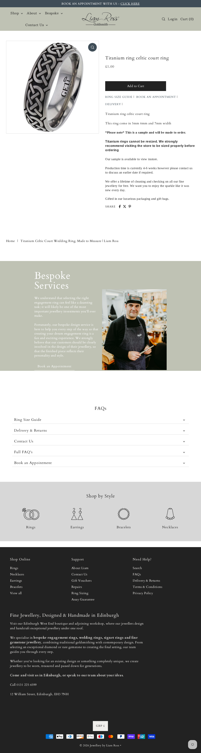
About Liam (80, 568)
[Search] (163, 19)
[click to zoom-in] (92, 47)
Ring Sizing (80, 593)
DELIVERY (113, 104)
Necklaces (17, 574)
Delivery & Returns (30, 430)
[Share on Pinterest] (129, 206)
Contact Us (23, 441)
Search (137, 568)
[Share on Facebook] (119, 206)
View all (16, 593)
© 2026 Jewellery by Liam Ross (99, 745)
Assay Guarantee (83, 599)
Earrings (16, 580)
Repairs (76, 587)
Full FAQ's (23, 452)
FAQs (137, 574)
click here (130, 4)
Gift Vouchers (81, 580)
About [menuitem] (32, 13)
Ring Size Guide (27, 419)
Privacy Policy (143, 593)
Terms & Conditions (147, 587)
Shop (15, 13)
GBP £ (100, 726)
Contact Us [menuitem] (35, 24)
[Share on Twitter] (124, 206)
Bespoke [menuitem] (52, 13)
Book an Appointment (33, 462)
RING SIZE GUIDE (118, 97)
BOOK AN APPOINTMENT (156, 97)
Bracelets (16, 587)
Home (10, 241)
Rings (14, 568)
